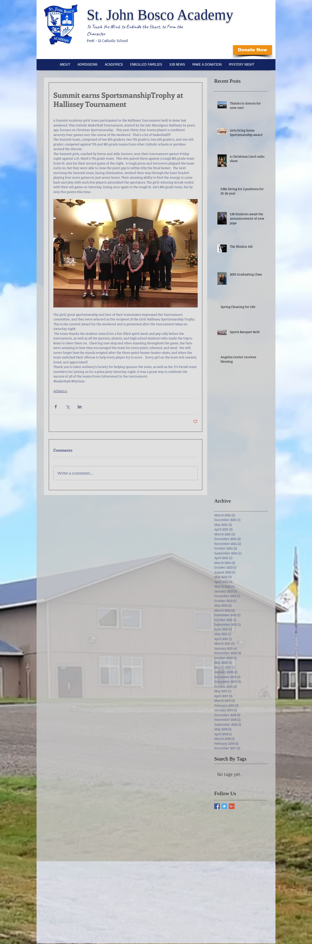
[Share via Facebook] (55, 406)
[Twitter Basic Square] (224, 806)
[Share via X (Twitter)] (67, 406)
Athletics (60, 391)
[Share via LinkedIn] (79, 406)
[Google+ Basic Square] (231, 806)
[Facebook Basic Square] (217, 806)
